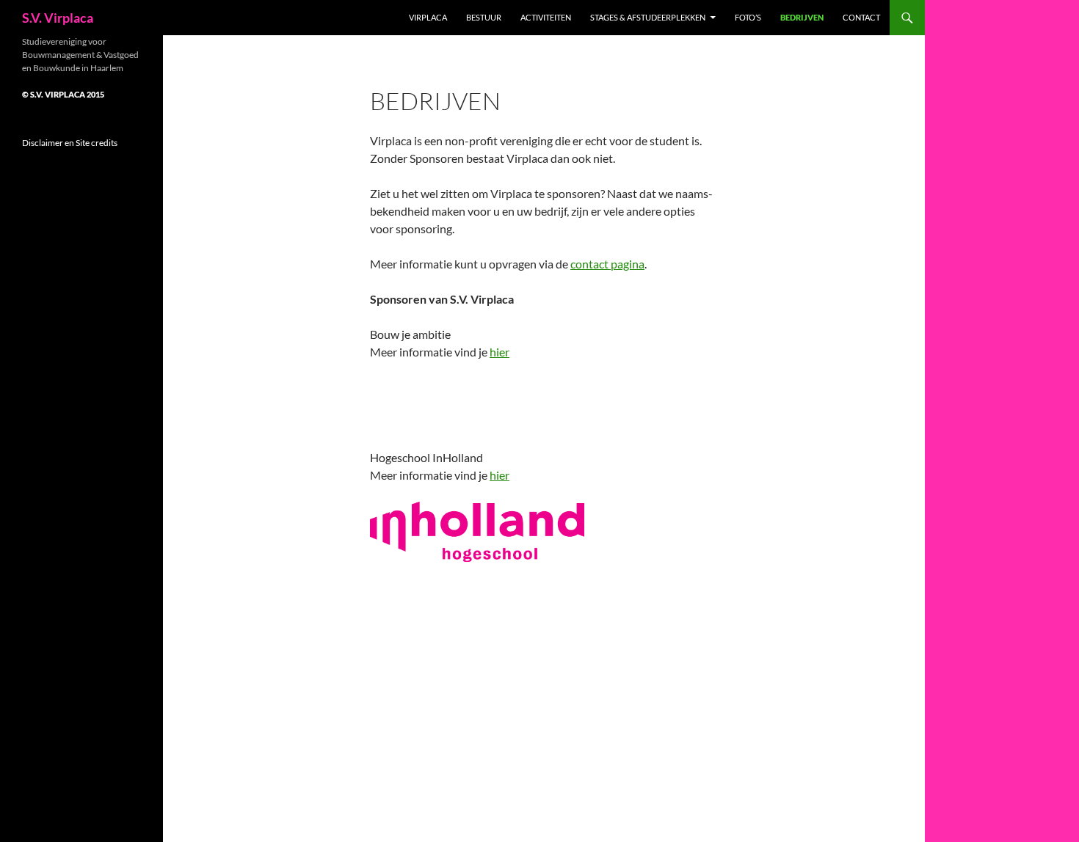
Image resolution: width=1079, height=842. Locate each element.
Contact (861, 17)
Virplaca (428, 17)
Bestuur (483, 17)
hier (499, 352)
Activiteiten (545, 17)
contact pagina (607, 264)
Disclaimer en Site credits (69, 142)
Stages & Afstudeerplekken (647, 17)
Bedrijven (802, 17)
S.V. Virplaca (57, 18)
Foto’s (748, 17)
